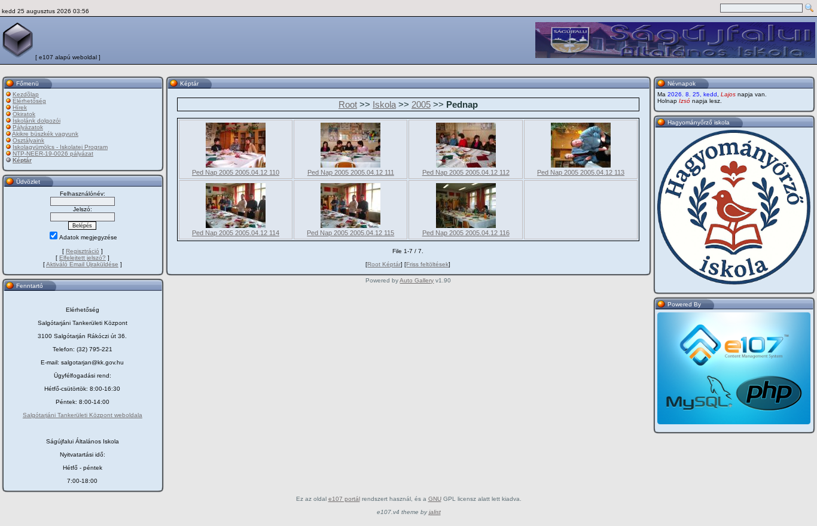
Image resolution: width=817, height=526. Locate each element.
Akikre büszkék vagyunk (45, 133)
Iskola (384, 104)
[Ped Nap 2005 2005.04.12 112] (466, 165)
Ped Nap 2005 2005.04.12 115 (350, 232)
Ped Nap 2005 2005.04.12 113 (580, 172)
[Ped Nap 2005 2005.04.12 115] (350, 225)
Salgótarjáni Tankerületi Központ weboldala (82, 415)
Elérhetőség (29, 101)
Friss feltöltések (427, 264)
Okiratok (24, 114)
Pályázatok (28, 127)
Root (348, 104)
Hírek (20, 107)
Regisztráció (82, 251)
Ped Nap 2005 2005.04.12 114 (235, 232)
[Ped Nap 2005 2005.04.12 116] (466, 225)
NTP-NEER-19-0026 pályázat (53, 153)
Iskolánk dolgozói (36, 120)
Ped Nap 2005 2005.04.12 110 (235, 172)
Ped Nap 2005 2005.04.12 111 (350, 172)
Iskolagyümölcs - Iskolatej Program (60, 147)
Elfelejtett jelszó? (82, 257)
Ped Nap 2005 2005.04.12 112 (466, 172)
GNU (434, 498)
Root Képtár (384, 264)
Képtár (22, 160)
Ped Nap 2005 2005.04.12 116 (466, 232)
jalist (435, 512)
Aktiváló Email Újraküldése (82, 264)
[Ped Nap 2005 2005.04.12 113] (581, 165)
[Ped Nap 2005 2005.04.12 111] (350, 165)
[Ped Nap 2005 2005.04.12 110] (236, 165)
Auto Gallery (417, 280)
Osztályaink (28, 140)
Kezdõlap (26, 94)
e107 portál (344, 498)
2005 (421, 104)
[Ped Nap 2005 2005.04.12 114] (236, 225)
